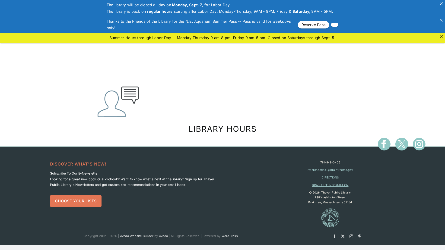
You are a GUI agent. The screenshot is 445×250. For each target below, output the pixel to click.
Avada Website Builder (136, 236)
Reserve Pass (313, 24)
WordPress (230, 236)
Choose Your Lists (76, 201)
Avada (163, 236)
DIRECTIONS (330, 177)
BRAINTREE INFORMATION (330, 185)
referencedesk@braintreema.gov (330, 170)
